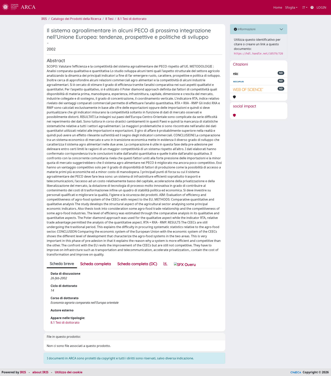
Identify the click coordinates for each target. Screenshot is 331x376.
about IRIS (40, 372)
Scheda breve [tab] (62, 263)
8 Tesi (109, 19)
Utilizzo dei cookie (68, 372)
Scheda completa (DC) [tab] (137, 263)
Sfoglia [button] (290, 7)
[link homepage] (21, 7)
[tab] (165, 264)
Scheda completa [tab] (95, 263)
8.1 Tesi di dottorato (132, 19)
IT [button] (303, 7)
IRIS (44, 19)
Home (277, 7)
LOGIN (321, 7)
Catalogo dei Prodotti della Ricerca (76, 19)
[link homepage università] (46, 7)
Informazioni (246, 29)
